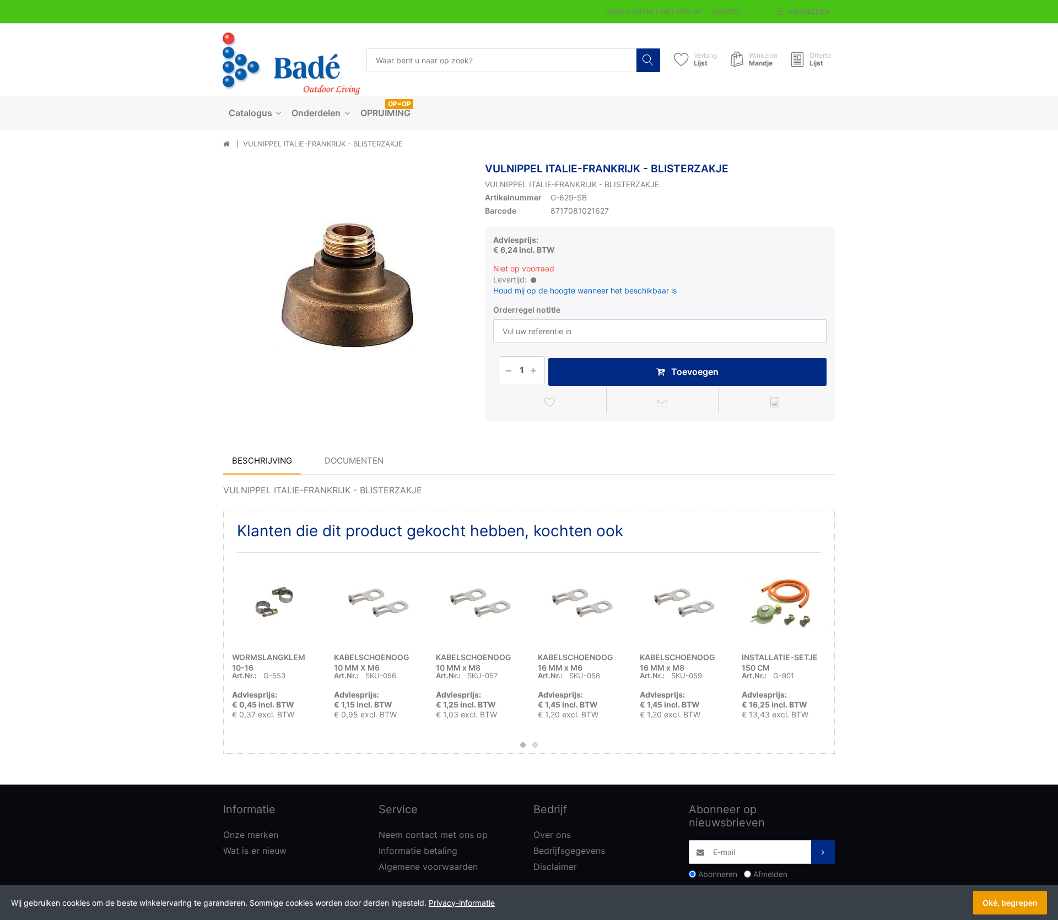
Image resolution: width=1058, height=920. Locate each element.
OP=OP (399, 104)
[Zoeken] (648, 60)
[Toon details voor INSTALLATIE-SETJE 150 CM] (784, 603)
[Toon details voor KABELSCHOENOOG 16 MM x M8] (682, 603)
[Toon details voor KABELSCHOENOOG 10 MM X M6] (376, 603)
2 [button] (535, 745)
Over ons (552, 834)
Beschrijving (262, 460)
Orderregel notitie (526, 309)
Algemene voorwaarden (428, 866)
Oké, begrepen (1010, 902)
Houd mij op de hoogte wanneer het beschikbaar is (585, 290)
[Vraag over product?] (662, 402)
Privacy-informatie (462, 902)
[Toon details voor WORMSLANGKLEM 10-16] (274, 603)
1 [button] (523, 745)
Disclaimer (555, 866)
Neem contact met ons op (654, 11)
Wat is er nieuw (255, 850)
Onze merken (250, 834)
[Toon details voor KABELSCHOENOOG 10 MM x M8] (478, 603)
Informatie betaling (418, 850)
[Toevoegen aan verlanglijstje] (550, 402)
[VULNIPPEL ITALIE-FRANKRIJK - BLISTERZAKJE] (345, 284)
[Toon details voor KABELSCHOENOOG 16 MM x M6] (580, 603)
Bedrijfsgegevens (569, 850)
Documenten (354, 460)
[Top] (226, 144)
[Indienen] (823, 852)
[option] (345, 284)
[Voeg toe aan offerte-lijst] (774, 402)
